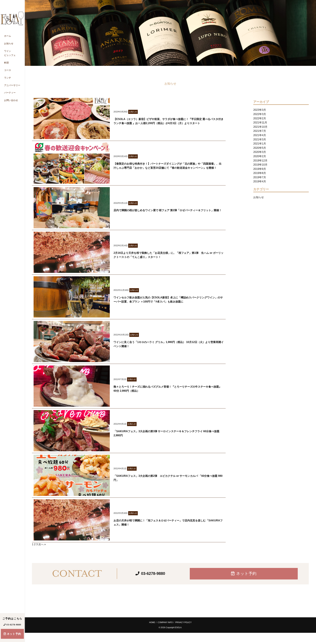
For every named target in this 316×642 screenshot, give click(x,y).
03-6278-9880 (13, 625)
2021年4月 (259, 135)
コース (7, 70)
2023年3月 (259, 109)
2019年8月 (259, 173)
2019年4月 (259, 181)
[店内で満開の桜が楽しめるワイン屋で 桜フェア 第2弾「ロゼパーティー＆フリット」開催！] (72, 226)
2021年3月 (259, 139)
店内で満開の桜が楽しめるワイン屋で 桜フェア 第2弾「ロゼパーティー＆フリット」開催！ (168, 210)
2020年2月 (259, 156)
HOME (152, 622)
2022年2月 (259, 118)
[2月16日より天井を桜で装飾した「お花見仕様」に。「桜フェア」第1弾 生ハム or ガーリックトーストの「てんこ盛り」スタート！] (72, 270)
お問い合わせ (11, 100)
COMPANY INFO (165, 622)
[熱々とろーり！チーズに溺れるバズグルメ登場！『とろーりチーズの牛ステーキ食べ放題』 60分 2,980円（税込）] (72, 404)
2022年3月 (259, 114)
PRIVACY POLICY (183, 622)
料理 (6, 62)
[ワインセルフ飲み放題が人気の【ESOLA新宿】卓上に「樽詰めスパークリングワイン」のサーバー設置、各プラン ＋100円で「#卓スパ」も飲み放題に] (72, 315)
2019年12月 (260, 160)
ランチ (7, 77)
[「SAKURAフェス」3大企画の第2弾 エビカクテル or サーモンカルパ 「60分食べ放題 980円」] (72, 493)
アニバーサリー (12, 85)
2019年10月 (260, 164)
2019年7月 (259, 177)
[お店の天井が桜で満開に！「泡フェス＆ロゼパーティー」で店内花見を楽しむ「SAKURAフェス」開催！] (72, 538)
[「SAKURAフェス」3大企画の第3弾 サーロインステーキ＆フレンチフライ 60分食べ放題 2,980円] (72, 449)
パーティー (10, 93)
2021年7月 (259, 131)
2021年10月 (260, 126)
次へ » (42, 544)
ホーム (7, 36)
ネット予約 (14, 633)
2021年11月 (260, 122)
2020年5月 (259, 147)
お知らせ (8, 43)
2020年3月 (259, 152)
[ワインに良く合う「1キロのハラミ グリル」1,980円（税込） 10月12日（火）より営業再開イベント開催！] (72, 359)
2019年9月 (259, 169)
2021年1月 (259, 143)
